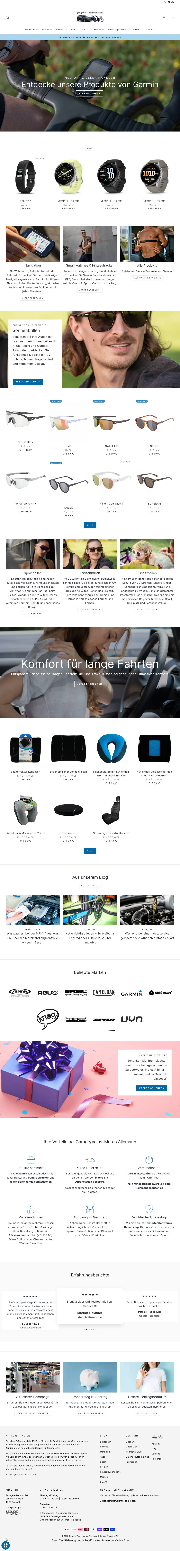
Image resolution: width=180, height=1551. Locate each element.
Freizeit (98, 29)
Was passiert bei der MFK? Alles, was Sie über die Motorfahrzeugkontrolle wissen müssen (33, 938)
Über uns (131, 1441)
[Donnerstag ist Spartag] (90, 1377)
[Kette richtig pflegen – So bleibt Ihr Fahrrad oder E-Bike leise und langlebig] (90, 910)
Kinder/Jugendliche (117, 29)
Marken (136, 29)
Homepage (75, 1519)
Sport (85, 29)
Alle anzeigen (90, 885)
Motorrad (60, 29)
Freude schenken (151, 1088)
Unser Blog (132, 1446)
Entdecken (30, 29)
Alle (90, 148)
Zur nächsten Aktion (90, 1413)
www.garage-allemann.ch (33, 1413)
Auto (73, 29)
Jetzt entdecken (32, 298)
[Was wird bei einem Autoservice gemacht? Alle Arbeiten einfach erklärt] (147, 910)
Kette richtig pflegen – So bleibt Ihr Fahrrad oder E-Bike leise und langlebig (90, 938)
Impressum (132, 1462)
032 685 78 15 (13, 1514)
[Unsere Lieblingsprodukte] (147, 1377)
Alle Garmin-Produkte (147, 278)
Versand (156, 1453)
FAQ (154, 1448)
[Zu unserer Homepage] (33, 1377)
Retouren (157, 1458)
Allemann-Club (134, 1451)
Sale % (149, 29)
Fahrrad (46, 29)
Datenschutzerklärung (137, 1456)
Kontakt (156, 1443)
